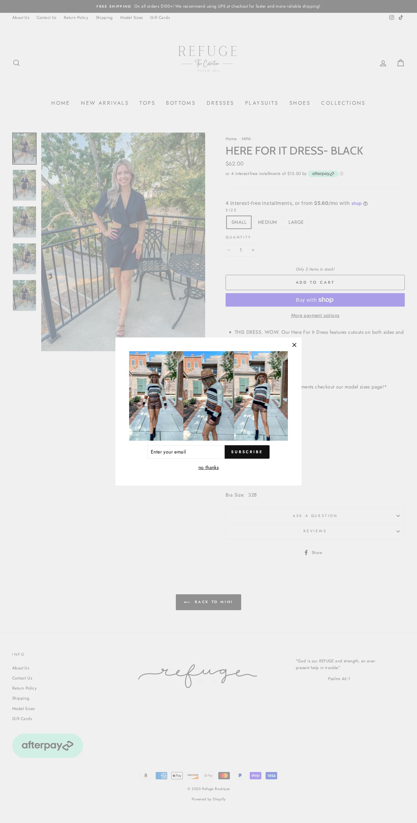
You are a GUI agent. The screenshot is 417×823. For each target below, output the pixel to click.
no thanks (208, 467)
